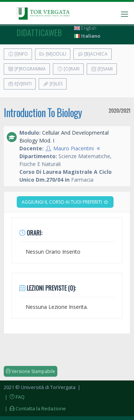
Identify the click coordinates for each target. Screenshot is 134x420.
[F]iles (55, 84)
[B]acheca (95, 54)
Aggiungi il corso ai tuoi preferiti (62, 202)
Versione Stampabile (32, 371)
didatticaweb (39, 32)
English (88, 28)
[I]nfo (20, 54)
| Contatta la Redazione (35, 408)
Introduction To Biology (43, 112)
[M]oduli (55, 54)
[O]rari (71, 69)
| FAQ (14, 397)
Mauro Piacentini (73, 148)
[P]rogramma (29, 69)
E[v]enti (22, 84)
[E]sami (104, 69)
